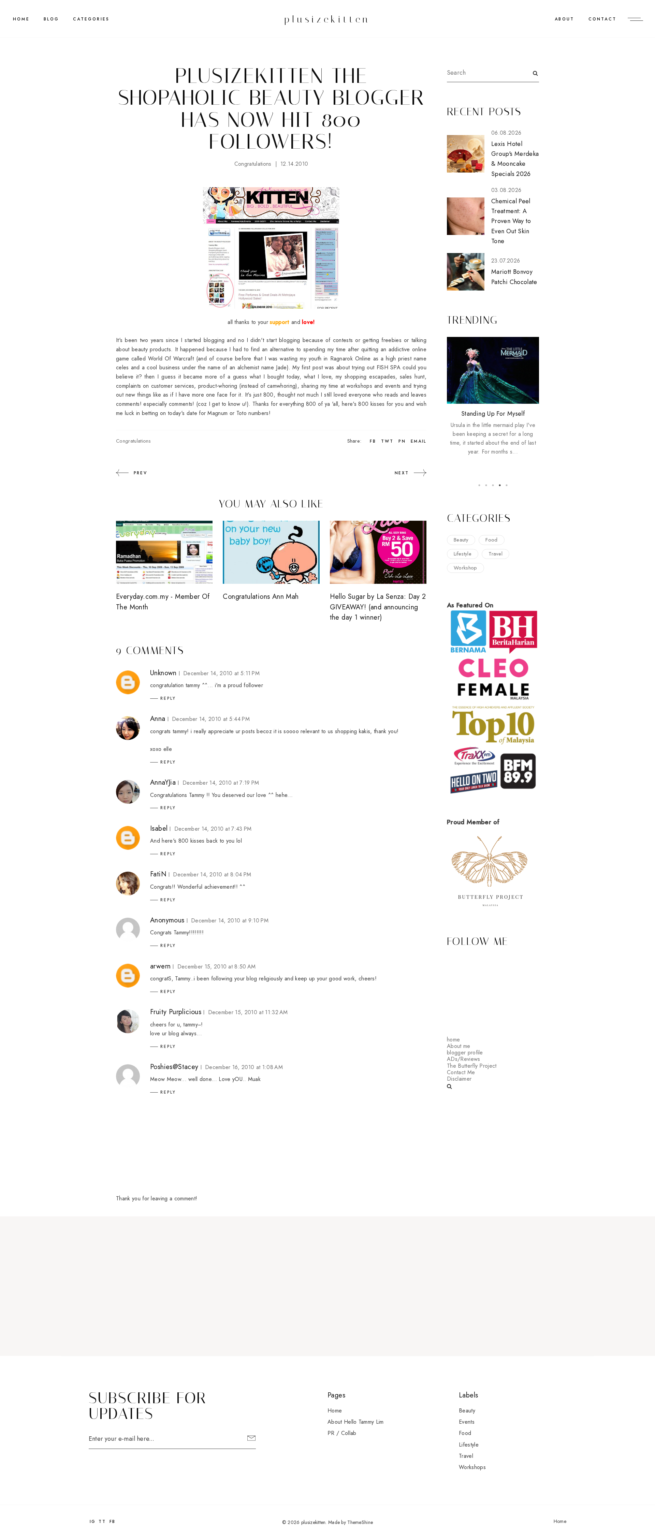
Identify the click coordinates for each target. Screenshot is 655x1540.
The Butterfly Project (472, 1066)
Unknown (163, 673)
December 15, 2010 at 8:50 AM (216, 967)
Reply (168, 698)
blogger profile (465, 1052)
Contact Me (461, 1072)
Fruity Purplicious (175, 1012)
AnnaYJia (163, 782)
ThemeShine (360, 1522)
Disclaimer (459, 1079)
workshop (465, 568)
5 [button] (506, 485)
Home (21, 19)
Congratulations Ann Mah (261, 597)
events (467, 1422)
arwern (160, 966)
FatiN (158, 874)
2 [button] (486, 485)
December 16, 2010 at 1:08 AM (244, 1067)
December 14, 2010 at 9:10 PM (229, 920)
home (453, 1039)
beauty (461, 540)
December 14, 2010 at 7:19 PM (221, 783)
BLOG (51, 19)
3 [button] (493, 485)
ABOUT (564, 19)
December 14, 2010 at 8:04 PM (212, 874)
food (491, 540)
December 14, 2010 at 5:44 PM (211, 719)
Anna (157, 719)
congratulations (253, 164)
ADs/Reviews (463, 1059)
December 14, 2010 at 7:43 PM (213, 829)
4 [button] (499, 485)
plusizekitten (327, 19)
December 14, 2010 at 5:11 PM (221, 673)
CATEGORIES (91, 19)
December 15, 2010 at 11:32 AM (248, 1012)
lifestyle (462, 554)
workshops (472, 1467)
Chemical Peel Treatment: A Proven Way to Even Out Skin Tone (511, 221)
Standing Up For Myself (493, 413)
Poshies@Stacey (174, 1067)
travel (496, 554)
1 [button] (479, 485)
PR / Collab (342, 1433)
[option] (493, 396)
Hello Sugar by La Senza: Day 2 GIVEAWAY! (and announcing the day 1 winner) (378, 607)
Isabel (159, 828)
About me (458, 1046)
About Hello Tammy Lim (356, 1422)
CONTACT (602, 19)
